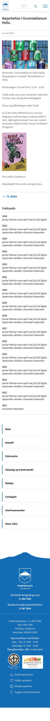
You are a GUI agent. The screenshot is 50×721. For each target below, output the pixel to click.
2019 (4, 302)
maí (30, 219)
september (8, 232)
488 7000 (27, 624)
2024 (4, 238)
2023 (4, 251)
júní (35, 219)
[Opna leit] (35, 6)
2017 (4, 328)
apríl (25, 219)
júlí (39, 219)
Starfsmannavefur (23, 674)
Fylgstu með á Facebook (27, 692)
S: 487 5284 (25, 608)
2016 (4, 341)
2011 (4, 405)
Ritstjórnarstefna (23, 686)
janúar (5, 219)
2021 (4, 277)
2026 (4, 216)
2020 (4, 289)
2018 (4, 315)
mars (20, 219)
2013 (4, 379)
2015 (4, 354)
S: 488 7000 (25, 598)
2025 (4, 225)
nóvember (28, 232)
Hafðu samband (23, 680)
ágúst (44, 219)
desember (39, 232)
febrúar (13, 219)
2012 (4, 392)
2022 (4, 264)
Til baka (11, 196)
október (18, 232)
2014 (4, 366)
